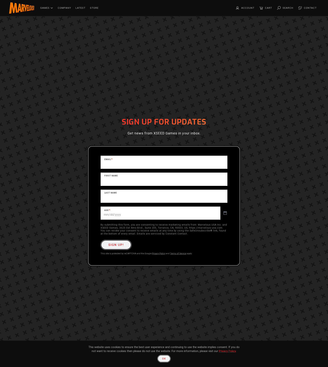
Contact (310, 7)
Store (94, 7)
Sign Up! (116, 245)
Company (64, 7)
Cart (268, 7)
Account (247, 7)
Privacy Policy (158, 253)
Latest (80, 7)
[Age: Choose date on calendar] (225, 213)
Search (288, 7)
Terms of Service (178, 253)
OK (164, 358)
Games (45, 7)
